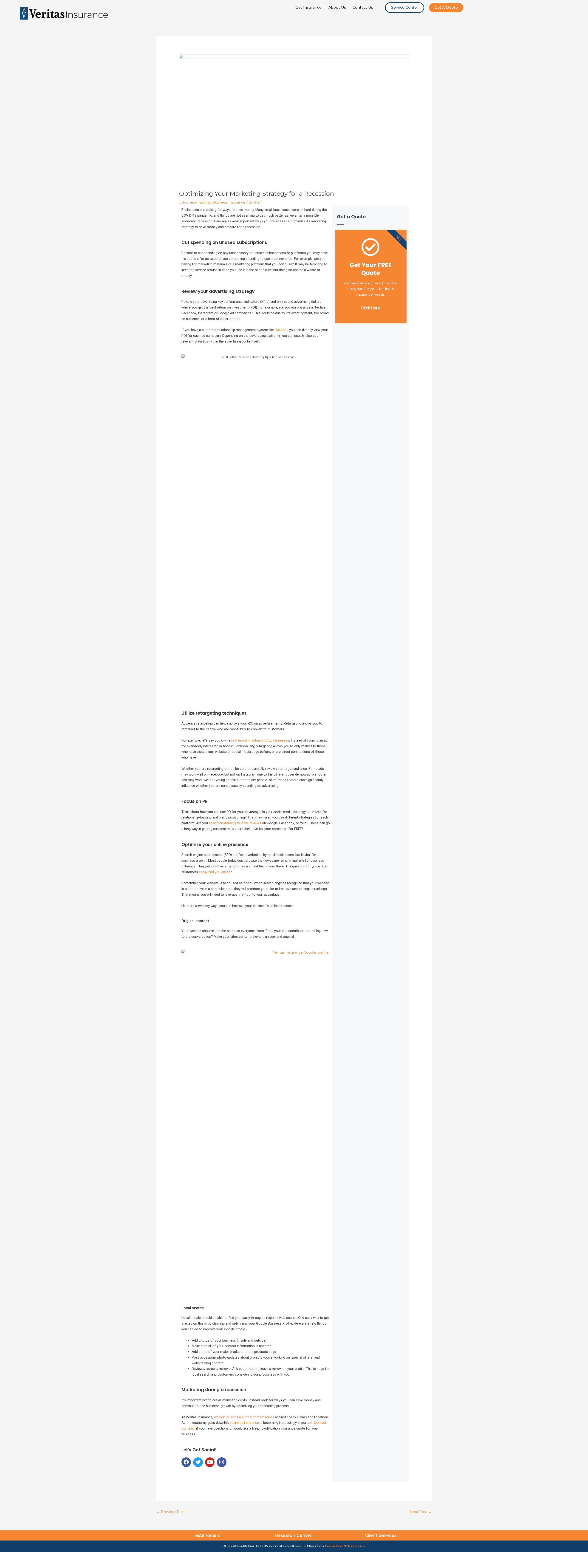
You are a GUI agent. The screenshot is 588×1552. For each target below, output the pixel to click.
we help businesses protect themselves (244, 1417)
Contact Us (363, 7)
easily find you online (214, 872)
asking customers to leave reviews (235, 823)
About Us (337, 7)
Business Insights (196, 202)
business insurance (244, 1423)
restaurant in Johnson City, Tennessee (260, 740)
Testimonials (207, 1535)
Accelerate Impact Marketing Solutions (345, 1546)
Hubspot (281, 330)
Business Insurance (229, 202)
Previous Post (171, 1512)
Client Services (381, 1535)
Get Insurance (308, 7)
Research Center (294, 1535)
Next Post (420, 1512)
